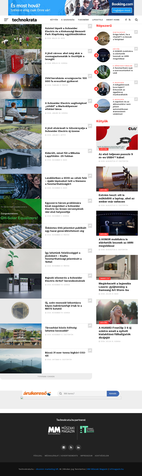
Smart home (113, 20)
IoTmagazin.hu (117, 469)
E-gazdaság (67, 20)
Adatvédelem (102, 456)
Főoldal (37, 456)
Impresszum (86, 456)
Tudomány (83, 20)
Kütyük (54, 20)
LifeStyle (97, 20)
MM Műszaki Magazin (97, 469)
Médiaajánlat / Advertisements (61, 456)
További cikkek (46, 376)
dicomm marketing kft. (47, 469)
